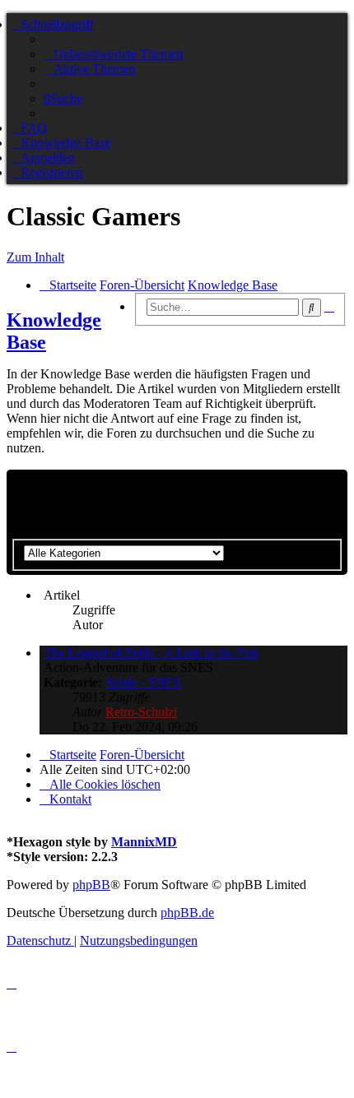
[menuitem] (113, 54)
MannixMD (144, 842)
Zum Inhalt (35, 257)
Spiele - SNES (143, 682)
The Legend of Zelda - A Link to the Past (151, 653)
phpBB (91, 885)
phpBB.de (187, 913)
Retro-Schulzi (141, 712)
